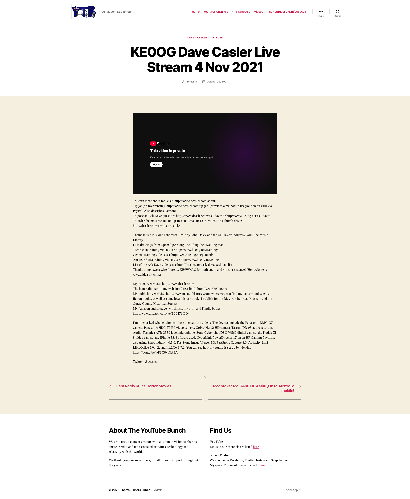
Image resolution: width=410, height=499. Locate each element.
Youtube (216, 37)
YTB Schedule (241, 11)
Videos (258, 11)
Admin (158, 490)
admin (193, 81)
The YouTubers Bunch (135, 490)
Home (196, 11)
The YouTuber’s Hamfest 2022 (286, 11)
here (256, 447)
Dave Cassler (197, 37)
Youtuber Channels (216, 11)
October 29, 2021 (217, 81)
